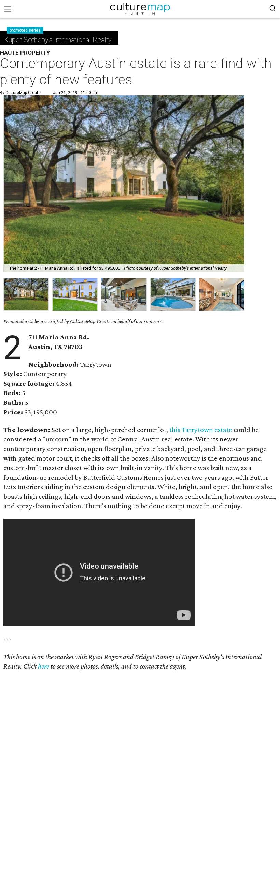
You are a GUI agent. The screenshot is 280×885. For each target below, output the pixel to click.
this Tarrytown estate (200, 429)
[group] (26, 294)
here (43, 666)
